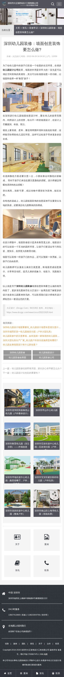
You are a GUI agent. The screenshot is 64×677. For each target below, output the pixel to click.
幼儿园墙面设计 (46, 352)
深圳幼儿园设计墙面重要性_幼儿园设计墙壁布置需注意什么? (32, 327)
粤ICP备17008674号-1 (29, 654)
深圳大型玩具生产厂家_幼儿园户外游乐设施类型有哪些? (30, 340)
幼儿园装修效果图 (17, 357)
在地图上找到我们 (17, 625)
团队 (23, 644)
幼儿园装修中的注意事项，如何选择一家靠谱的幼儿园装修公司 (33, 336)
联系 (57, 644)
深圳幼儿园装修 (17, 352)
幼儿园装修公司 (46, 357)
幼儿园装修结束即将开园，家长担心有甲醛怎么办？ (37, 368)
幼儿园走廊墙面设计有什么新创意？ (20, 344)
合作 (49, 644)
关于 (40, 644)
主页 (18, 28)
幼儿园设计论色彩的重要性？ (26, 373)
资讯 (24, 28)
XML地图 (44, 654)
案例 (15, 644)
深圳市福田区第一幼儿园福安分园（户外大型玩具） (28, 331)
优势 (7, 644)
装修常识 (33, 28)
